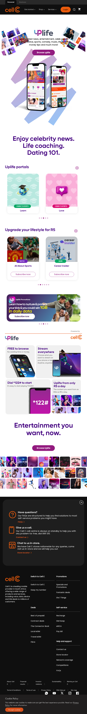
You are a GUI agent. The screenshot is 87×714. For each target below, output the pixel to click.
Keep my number (38, 590)
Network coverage (64, 660)
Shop (41, 9)
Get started (29, 9)
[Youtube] (55, 693)
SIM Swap (60, 621)
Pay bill (59, 631)
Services (51, 9)
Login (65, 9)
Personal (10, 2)
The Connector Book (40, 626)
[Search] (74, 9)
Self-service (61, 607)
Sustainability (56, 681)
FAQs (20, 522)
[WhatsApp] (47, 693)
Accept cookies (14, 710)
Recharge (60, 615)
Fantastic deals (63, 592)
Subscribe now (23, 274)
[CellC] (12, 9)
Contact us (21, 537)
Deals (33, 607)
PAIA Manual (60, 690)
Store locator (23, 552)
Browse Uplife (43, 448)
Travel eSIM (36, 637)
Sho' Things (61, 597)
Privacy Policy (46, 690)
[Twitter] (62, 693)
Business (22, 2)
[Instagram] (70, 693)
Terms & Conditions (14, 690)
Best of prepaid (37, 615)
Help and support (64, 641)
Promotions (61, 576)
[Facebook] (78, 693)
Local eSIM (35, 631)
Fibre (33, 642)
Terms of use (31, 690)
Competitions (62, 665)
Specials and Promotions (62, 585)
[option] (24, 193)
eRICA (59, 626)
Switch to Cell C (38, 576)
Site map (74, 690)
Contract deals (37, 621)
